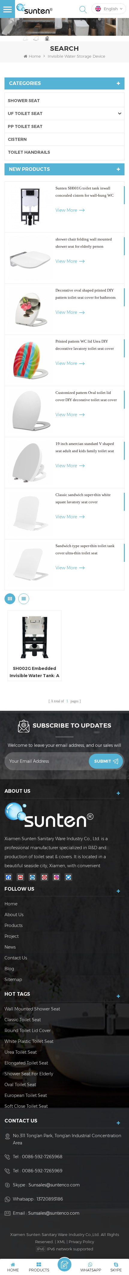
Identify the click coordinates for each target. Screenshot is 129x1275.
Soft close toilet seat (26, 1106)
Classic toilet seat (22, 1019)
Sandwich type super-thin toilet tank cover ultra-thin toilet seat (85, 549)
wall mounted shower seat (32, 1009)
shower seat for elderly (28, 1074)
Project (11, 936)
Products (13, 925)
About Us (13, 914)
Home (35, 56)
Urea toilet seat (20, 1052)
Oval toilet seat (20, 1084)
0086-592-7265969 (42, 1171)
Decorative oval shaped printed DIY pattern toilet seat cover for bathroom (86, 294)
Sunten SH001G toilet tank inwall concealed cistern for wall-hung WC (85, 192)
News (10, 947)
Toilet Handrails (29, 152)
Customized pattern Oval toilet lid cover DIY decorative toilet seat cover (86, 396)
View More (66, 210)
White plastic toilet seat (28, 1041)
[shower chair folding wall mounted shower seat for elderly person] (30, 258)
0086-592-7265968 (42, 1156)
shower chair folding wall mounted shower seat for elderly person (84, 243)
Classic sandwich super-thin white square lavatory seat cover (83, 498)
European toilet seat (25, 1095)
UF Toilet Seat (25, 113)
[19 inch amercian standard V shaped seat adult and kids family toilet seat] (30, 462)
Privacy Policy (81, 1241)
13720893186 (50, 1199)
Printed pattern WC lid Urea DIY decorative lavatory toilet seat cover (85, 345)
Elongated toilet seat (26, 1063)
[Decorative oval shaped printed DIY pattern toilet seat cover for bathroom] (30, 309)
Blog (9, 968)
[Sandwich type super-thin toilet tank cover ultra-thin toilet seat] (30, 564)
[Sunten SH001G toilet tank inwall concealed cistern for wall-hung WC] (30, 207)
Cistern (17, 139)
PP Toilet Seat (25, 126)
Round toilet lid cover (27, 1030)
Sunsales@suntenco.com (54, 1185)
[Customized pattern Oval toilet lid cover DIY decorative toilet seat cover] (30, 411)
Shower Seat (24, 100)
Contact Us (15, 958)
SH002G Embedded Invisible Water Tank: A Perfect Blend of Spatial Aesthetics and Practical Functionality (34, 672)
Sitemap (13, 979)
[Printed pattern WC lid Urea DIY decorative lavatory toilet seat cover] (30, 360)
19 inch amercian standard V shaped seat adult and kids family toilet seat (85, 447)
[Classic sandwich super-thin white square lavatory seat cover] (30, 513)
